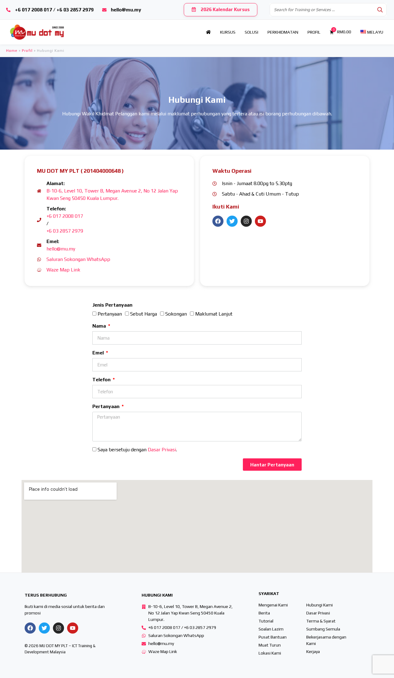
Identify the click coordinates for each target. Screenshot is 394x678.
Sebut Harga (143, 314)
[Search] (380, 9)
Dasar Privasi (162, 450)
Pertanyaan (110, 314)
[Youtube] (260, 221)
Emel (98, 353)
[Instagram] (246, 221)
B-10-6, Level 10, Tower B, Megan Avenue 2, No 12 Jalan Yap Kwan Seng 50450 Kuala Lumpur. (112, 194)
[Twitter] (232, 221)
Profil (27, 50)
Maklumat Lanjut (213, 314)
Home (12, 50)
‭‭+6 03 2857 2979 (64, 231)
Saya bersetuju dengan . (137, 450)
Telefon (102, 379)
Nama (99, 326)
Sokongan (176, 314)
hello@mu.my (60, 249)
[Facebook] (217, 221)
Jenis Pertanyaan (112, 305)
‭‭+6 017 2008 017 (64, 216)
